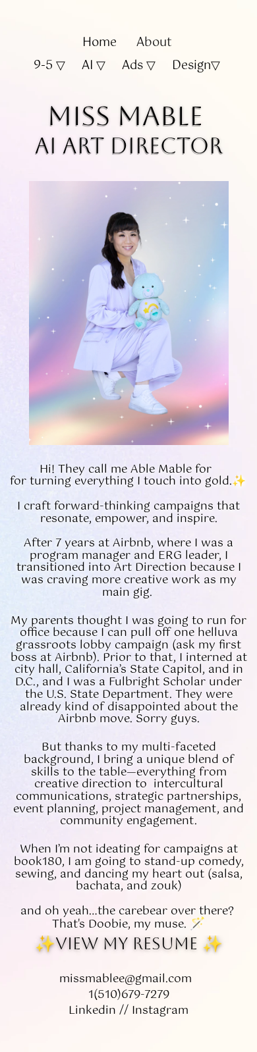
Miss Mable (125, 115)
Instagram (160, 1010)
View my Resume (126, 943)
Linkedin (92, 1010)
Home (101, 43)
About (155, 43)
